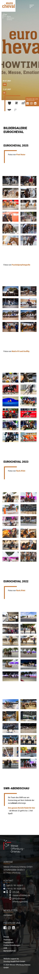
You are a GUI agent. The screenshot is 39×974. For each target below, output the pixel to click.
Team (11, 110)
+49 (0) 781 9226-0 (14, 885)
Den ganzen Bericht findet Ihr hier (21, 808)
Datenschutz (9, 942)
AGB (5, 948)
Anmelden (8, 915)
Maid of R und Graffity (20, 351)
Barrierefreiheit (9, 951)
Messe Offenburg (18, 110)
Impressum (8, 940)
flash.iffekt (20, 471)
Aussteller (18, 103)
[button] (10, 181)
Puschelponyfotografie (21, 265)
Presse (25, 103)
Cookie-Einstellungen (12, 945)
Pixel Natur (20, 154)
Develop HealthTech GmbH (14, 961)
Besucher (11, 103)
